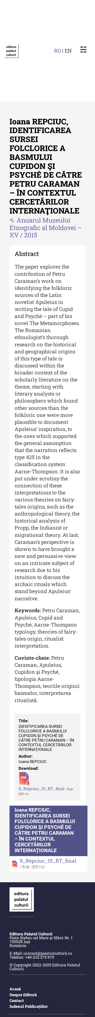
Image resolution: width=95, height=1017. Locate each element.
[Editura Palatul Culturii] (11, 50)
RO (57, 50)
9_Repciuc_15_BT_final (42, 788)
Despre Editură (23, 994)
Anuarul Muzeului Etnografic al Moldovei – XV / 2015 (46, 227)
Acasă (15, 988)
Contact (17, 1000)
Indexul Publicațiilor (29, 1006)
